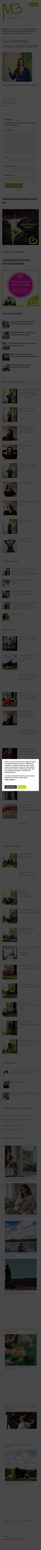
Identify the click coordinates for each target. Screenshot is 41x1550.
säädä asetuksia (9, 779)
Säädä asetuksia (10, 787)
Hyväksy (22, 787)
